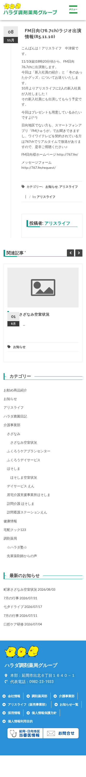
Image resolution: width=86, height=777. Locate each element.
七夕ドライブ (14, 607)
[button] (73, 10)
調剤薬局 (10, 538)
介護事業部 (12, 425)
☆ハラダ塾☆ (17, 547)
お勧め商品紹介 (15, 390)
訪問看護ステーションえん (27, 512)
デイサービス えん (20, 486)
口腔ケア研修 (14, 624)
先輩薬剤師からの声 (22, 556)
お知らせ (51, 186)
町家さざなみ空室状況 (30, 314)
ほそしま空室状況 (23, 477)
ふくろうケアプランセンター (28, 451)
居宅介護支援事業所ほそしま (28, 495)
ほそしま (13, 468)
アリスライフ (68, 186)
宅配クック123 (15, 530)
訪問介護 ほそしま (20, 503)
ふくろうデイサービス (23, 460)
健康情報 (10, 521)
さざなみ (13, 434)
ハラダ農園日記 (15, 416)
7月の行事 (11, 598)
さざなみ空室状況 (23, 442)
